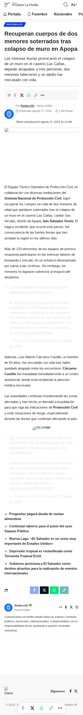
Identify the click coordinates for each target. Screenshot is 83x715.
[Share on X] (22, 95)
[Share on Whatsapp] (29, 95)
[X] (71, 607)
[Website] (61, 607)
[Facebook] (65, 607)
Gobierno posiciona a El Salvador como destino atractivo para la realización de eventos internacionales (40, 568)
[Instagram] (77, 607)
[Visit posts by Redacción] (9, 114)
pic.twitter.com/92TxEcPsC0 (31, 488)
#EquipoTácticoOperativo (33, 302)
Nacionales (15, 24)
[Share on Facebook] (15, 95)
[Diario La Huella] (25, 5)
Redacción (27, 105)
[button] (8, 5)
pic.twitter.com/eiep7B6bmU (31, 333)
